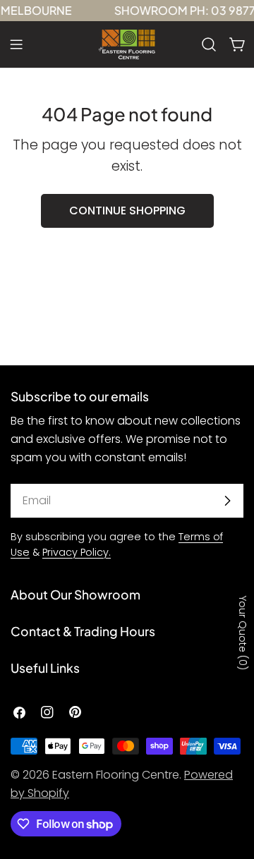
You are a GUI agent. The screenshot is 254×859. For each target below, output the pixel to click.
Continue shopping (127, 210)
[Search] (209, 44)
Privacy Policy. (76, 552)
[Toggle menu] (16, 44)
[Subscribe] (227, 501)
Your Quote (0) (243, 633)
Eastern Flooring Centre (115, 775)
